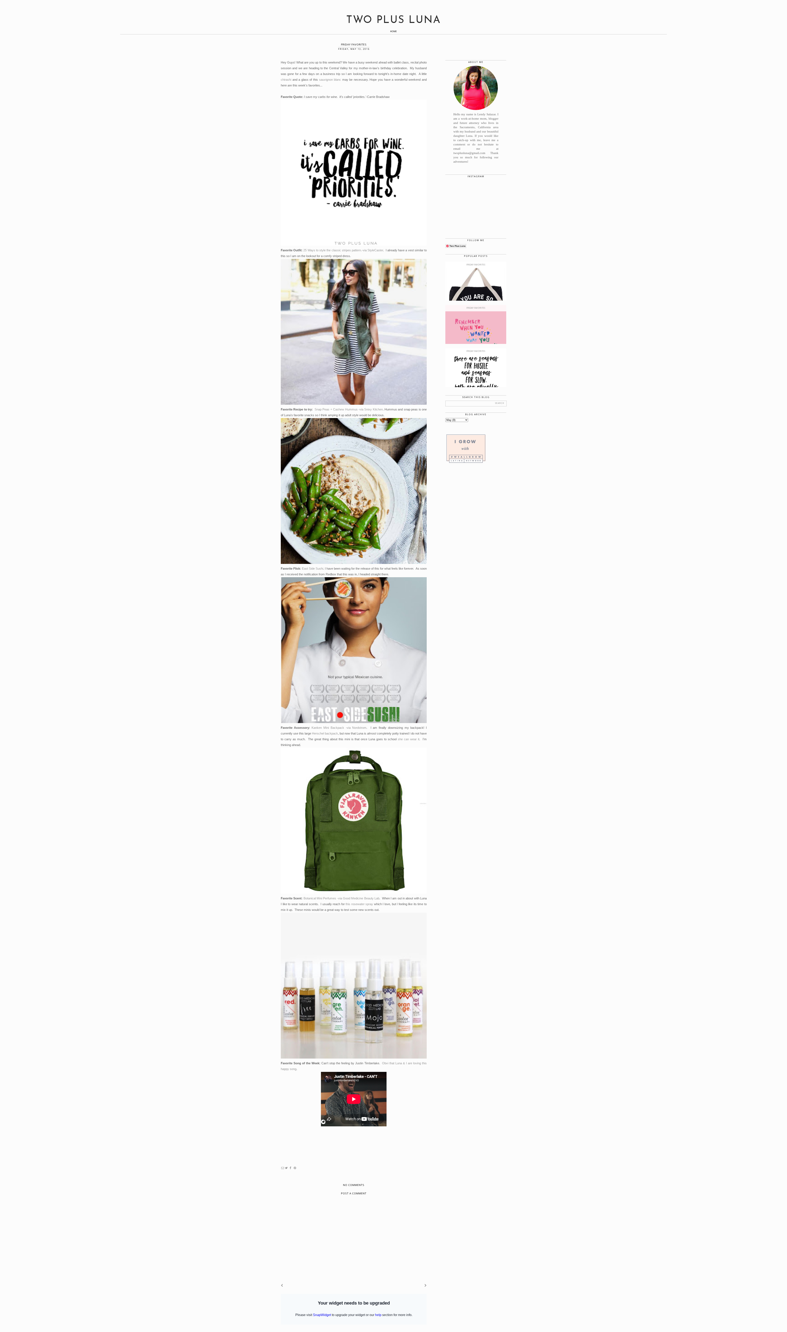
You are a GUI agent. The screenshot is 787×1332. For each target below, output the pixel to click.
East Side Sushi (312, 568)
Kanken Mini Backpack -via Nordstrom (339, 727)
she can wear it (408, 739)
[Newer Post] (282, 1285)
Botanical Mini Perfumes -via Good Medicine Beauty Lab (341, 898)
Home (393, 31)
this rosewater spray (359, 904)
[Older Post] (425, 1285)
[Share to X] (286, 1168)
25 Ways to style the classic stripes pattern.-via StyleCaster (343, 250)
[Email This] (283, 1168)
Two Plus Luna (393, 20)
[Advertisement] (475, 538)
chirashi (286, 79)
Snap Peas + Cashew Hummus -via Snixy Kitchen (349, 409)
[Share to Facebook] (290, 1168)
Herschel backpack (325, 733)
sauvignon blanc (330, 79)
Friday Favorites (475, 265)
